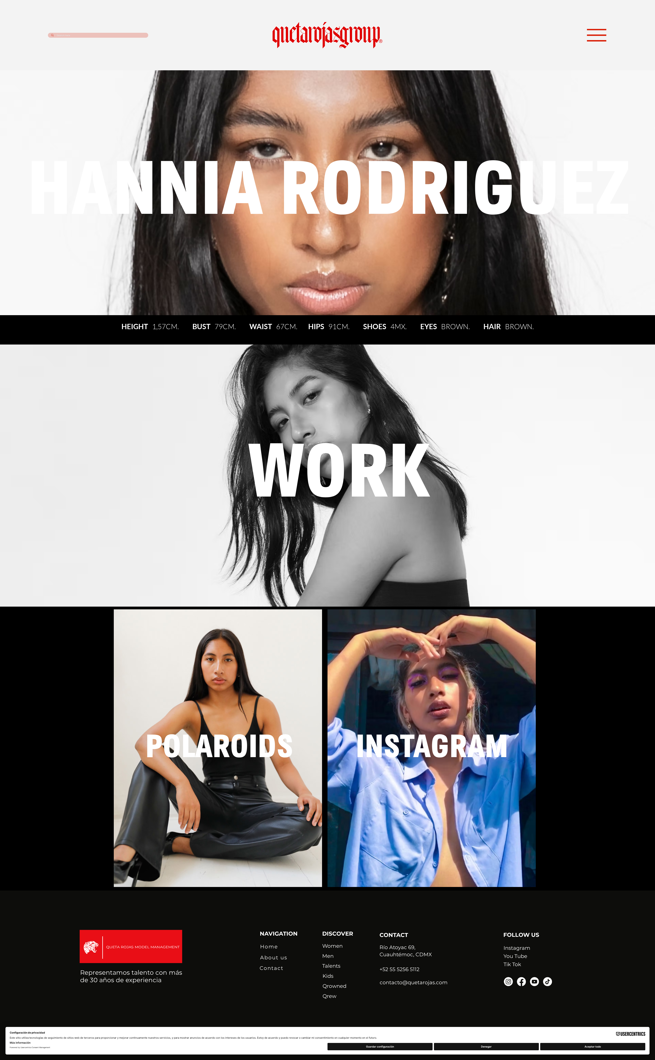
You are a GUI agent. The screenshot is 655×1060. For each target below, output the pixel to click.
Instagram (517, 948)
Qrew (329, 996)
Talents (331, 966)
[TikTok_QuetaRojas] (547, 981)
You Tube (515, 956)
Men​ (328, 956)
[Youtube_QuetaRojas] (534, 981)
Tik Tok (512, 964)
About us (273, 957)
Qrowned (334, 986)
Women (332, 946)
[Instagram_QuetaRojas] (508, 981)
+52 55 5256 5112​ (399, 969)
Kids (328, 976)
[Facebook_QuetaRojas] (521, 981)
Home (269, 946)
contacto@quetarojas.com (414, 982)
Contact (271, 968)
